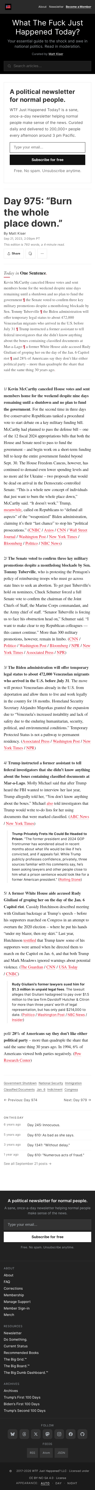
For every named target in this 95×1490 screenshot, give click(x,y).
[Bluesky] (12, 1434)
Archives (11, 1391)
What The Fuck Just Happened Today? (47, 27)
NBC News (50, 543)
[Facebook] (71, 1434)
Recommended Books (21, 1353)
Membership (14, 1295)
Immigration (73, 1083)
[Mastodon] (47, 1434)
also (50, 803)
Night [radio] (72, 1483)
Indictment (55, 1089)
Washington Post (32, 536)
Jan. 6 (41, 1089)
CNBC (35, 530)
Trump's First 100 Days (22, 1397)
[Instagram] (59, 1434)
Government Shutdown (20, 1083)
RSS (32, 1452)
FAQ (7, 1282)
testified (29, 940)
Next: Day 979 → (77, 1100)
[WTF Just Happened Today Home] (8, 6)
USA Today (68, 967)
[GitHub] (82, 1434)
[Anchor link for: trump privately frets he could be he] (10, 833)
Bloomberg (13, 543)
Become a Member (78, 6)
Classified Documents (19, 1089)
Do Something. (15, 1339)
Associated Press (39, 652)
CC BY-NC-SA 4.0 (41, 1478)
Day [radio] (58, 1483)
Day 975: (38, 212)
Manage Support (17, 1302)
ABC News (79, 816)
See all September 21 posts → (28, 1164)
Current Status (16, 1346)
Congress (71, 1089)
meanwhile (12, 509)
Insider (17, 1020)
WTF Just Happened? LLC (49, 1471)
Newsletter (56, 6)
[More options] (42, 253)
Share (16, 253)
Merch (9, 1315)
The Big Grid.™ (15, 1359)
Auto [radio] (45, 1483)
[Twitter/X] (36, 1434)
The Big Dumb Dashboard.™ (26, 1372)
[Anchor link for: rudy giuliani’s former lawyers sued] (10, 984)
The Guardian (32, 967)
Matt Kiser (56, 54)
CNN (61, 530)
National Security (51, 1083)
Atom (46, 1452)
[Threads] (24, 1434)
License (61, 1478)
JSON (61, 1452)
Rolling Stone (70, 879)
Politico (31, 543)
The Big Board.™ (16, 1366)
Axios (49, 530)
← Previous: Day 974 (20, 1100)
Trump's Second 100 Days (25, 1410)
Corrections (13, 1288)
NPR (75, 645)
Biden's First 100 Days (22, 1404)
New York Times (63, 536)
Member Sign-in (17, 1308)
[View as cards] (30, 253)
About (42, 6)
